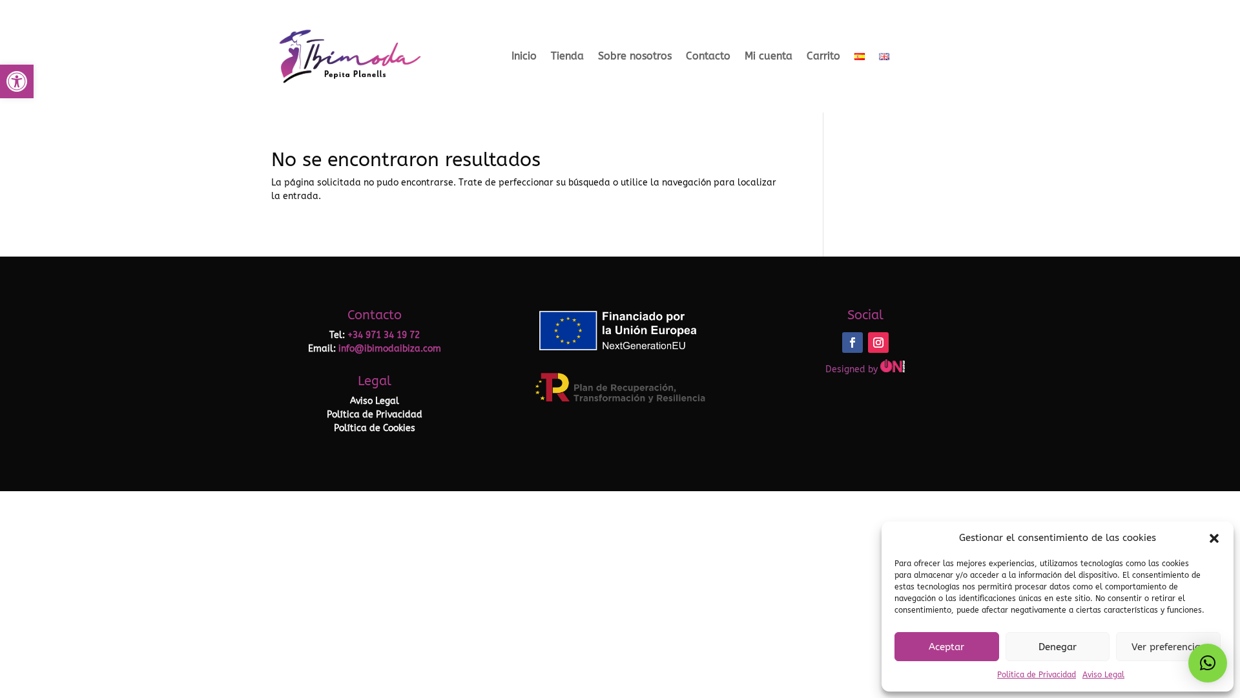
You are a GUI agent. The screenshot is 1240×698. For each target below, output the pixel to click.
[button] (17, 81)
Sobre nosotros (635, 56)
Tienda (567, 56)
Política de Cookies (374, 428)
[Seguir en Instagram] (878, 342)
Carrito (823, 56)
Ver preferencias (1168, 647)
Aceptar (946, 647)
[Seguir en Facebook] (852, 342)
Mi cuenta (768, 56)
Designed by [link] (852, 369)
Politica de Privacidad (1036, 674)
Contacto (708, 56)
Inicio (524, 56)
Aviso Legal (1103, 674)
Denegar (1057, 647)
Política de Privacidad (374, 414)
